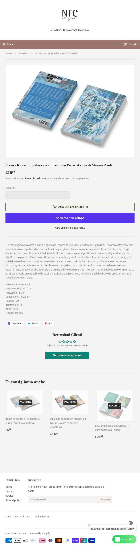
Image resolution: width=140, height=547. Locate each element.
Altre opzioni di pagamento (70, 227)
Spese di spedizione (35, 178)
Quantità (10, 188)
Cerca (8, 486)
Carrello (132, 44)
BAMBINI (23, 53)
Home (8, 53)
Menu (10, 44)
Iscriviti (105, 499)
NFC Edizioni (19, 533)
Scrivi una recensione (67, 355)
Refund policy (13, 500)
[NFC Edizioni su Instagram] (131, 523)
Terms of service (23, 516)
